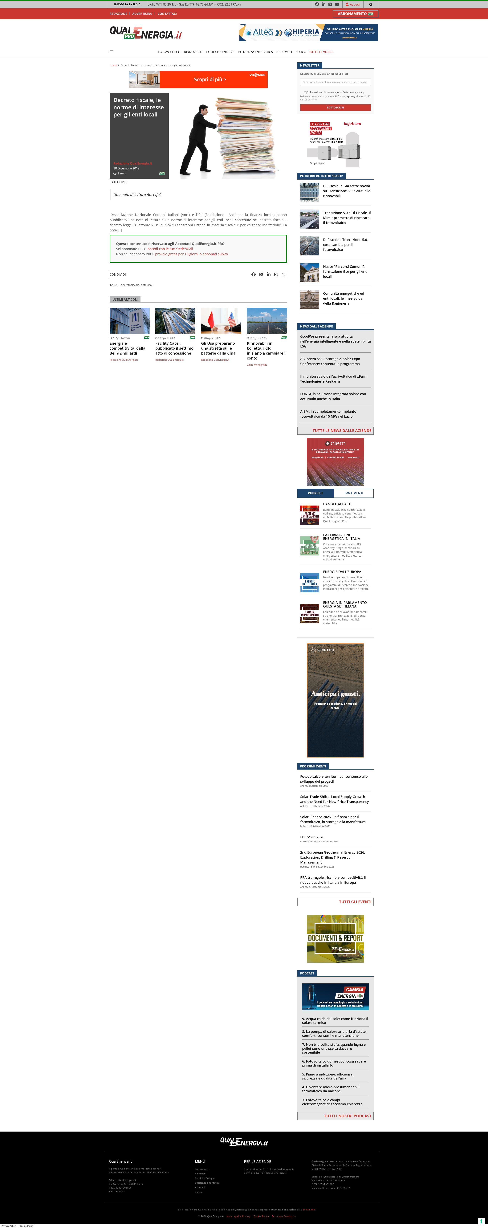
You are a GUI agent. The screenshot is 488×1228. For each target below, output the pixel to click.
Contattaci (167, 13)
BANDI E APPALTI (337, 504)
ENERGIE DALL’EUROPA (342, 572)
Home (113, 65)
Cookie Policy (261, 1216)
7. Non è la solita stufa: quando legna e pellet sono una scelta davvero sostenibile (334, 1048)
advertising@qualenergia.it (270, 1172)
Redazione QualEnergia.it (132, 163)
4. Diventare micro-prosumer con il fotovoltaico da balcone (331, 1089)
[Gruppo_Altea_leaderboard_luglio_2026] (308, 32)
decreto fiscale (130, 285)
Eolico (301, 52)
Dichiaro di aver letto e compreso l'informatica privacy (335, 92)
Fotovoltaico (169, 52)
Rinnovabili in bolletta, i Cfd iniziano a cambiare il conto (267, 351)
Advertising (142, 13)
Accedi (355, 4)
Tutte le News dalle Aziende (342, 430)
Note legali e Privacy (239, 1216)
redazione (309, 1209)
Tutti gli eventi (355, 901)
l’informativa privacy (345, 96)
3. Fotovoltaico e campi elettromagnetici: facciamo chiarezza (332, 1102)
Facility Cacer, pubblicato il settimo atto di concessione (174, 348)
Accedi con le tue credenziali (170, 248)
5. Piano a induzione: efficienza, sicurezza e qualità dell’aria (327, 1076)
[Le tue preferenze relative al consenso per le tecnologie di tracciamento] (481, 1221)
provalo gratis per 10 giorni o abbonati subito (191, 254)
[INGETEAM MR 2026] (335, 143)
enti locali (147, 285)
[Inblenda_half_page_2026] (335, 700)
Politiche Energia (220, 52)
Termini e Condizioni (284, 1216)
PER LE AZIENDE (257, 1161)
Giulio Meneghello (257, 364)
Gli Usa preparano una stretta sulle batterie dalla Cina (218, 348)
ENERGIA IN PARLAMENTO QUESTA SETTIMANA (345, 604)
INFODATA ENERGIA (127, 4)
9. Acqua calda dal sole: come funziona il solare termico (335, 1020)
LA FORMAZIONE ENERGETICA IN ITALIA (341, 536)
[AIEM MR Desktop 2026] (335, 461)
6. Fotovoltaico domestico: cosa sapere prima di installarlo (334, 1063)
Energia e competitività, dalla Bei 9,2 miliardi (127, 348)
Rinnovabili (193, 52)
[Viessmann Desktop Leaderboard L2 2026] (198, 79)
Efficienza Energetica (255, 52)
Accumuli (284, 52)
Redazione (118, 13)
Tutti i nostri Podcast (348, 1115)
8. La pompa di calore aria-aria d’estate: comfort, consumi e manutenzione (334, 1033)
